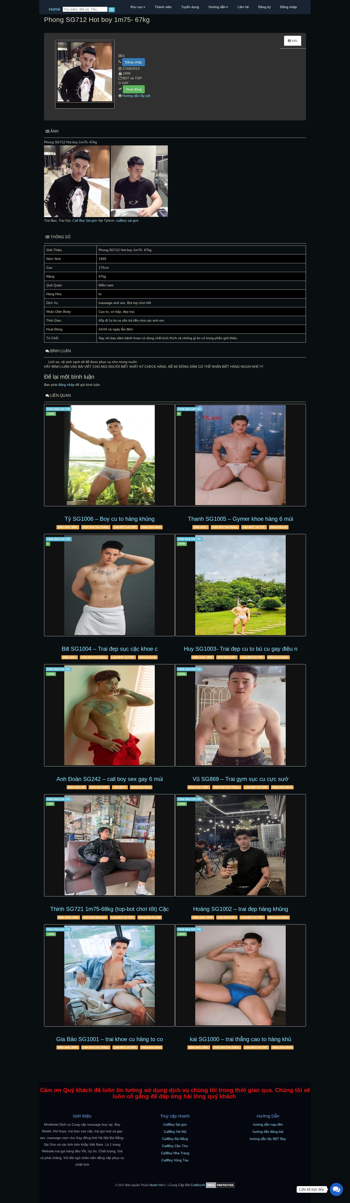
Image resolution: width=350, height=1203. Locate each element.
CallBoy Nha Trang (175, 1153)
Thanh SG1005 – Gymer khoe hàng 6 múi (240, 519)
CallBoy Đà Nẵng (175, 1139)
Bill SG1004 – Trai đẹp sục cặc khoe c (110, 649)
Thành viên (163, 7)
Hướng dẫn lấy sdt (136, 96)
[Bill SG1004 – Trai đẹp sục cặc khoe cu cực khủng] (109, 585)
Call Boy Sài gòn (84, 220)
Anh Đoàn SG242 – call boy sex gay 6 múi (109, 779)
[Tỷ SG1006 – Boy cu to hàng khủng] (109, 455)
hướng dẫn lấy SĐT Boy (268, 1139)
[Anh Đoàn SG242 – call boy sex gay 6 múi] (109, 715)
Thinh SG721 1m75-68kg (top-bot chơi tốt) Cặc (109, 909)
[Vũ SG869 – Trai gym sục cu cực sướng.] (240, 715)
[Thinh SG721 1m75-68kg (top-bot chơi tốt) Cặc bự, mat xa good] (109, 845)
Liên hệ (243, 7)
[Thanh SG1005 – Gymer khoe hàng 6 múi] (240, 455)
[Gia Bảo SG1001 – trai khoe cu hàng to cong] (109, 975)
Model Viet (156, 1185)
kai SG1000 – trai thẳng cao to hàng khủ (240, 1039)
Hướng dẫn (217, 7)
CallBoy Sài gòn (175, 1124)
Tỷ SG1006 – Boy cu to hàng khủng (110, 519)
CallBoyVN (198, 1185)
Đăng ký (264, 7)
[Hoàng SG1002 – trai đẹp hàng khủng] (240, 845)
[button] (336, 1189)
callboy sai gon (127, 220)
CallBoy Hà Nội (175, 1131)
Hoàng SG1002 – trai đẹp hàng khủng (240, 909)
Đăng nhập (288, 7)
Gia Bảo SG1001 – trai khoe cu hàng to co (109, 1039)
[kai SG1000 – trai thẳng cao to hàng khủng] (240, 975)
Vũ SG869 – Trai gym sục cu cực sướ (241, 779)
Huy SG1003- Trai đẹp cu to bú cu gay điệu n (240, 649)
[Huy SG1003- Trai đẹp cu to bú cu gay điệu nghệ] (240, 585)
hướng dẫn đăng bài (268, 1131)
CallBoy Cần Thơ (175, 1146)
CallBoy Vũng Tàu (175, 1160)
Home (54, 9)
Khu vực (136, 7)
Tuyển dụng (190, 7)
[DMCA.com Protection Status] (220, 1185)
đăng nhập (66, 385)
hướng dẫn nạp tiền (268, 1124)
